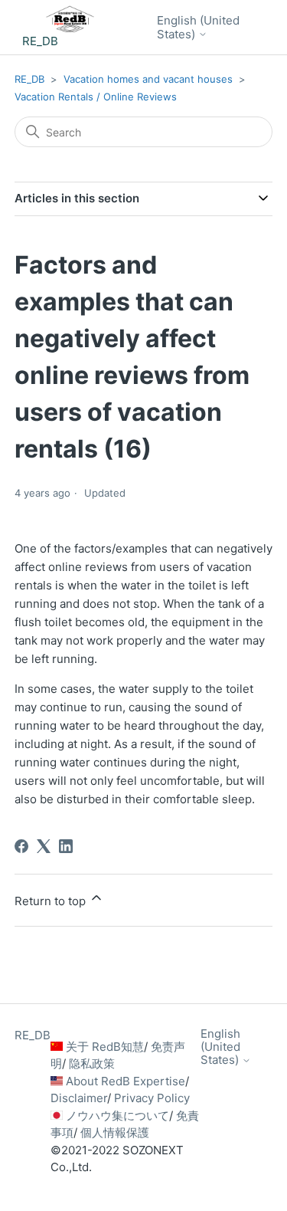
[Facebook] (21, 846)
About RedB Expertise (125, 1081)
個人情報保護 (114, 1132)
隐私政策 (92, 1063)
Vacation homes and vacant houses (148, 79)
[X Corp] (44, 846)
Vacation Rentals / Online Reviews (96, 96)
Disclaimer (79, 1098)
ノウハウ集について (117, 1115)
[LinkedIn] (66, 846)
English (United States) (198, 27)
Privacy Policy (152, 1098)
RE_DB (29, 79)
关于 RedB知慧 (105, 1046)
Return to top (52, 901)
